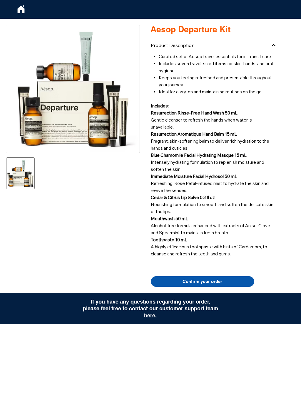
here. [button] (150, 315)
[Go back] (21, 9)
